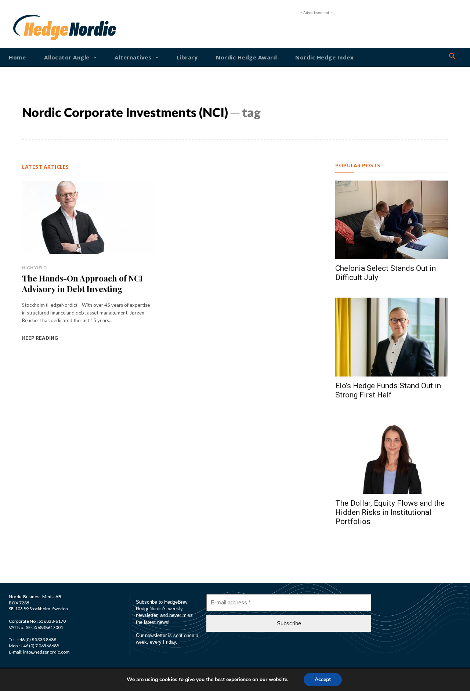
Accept (323, 679)
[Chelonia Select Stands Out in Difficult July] (391, 220)
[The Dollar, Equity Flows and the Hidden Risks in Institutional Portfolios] (391, 454)
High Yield (34, 267)
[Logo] (32, 27)
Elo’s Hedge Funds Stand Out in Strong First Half (388, 390)
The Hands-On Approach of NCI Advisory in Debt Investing (82, 283)
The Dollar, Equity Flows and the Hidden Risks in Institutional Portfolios (390, 512)
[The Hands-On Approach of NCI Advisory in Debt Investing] (88, 217)
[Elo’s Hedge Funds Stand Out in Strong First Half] (391, 337)
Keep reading (40, 338)
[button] (452, 56)
